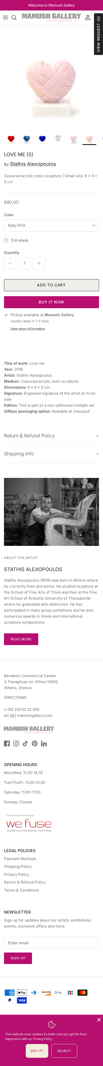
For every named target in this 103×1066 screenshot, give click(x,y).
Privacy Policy (16, 874)
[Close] (98, 1019)
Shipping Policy (18, 866)
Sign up (18, 958)
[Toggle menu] (5, 17)
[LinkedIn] (44, 743)
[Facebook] (7, 743)
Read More (21, 639)
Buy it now (51, 302)
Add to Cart (51, 285)
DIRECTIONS (15, 697)
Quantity (12, 252)
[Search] (16, 17)
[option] (51, 76)
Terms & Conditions (21, 890)
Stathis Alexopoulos (33, 164)
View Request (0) (98, 34)
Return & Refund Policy (29, 436)
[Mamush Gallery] (51, 17)
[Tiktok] (25, 743)
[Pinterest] (35, 743)
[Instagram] (16, 743)
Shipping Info (19, 454)
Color (9, 214)
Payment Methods (20, 858)
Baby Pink (17, 225)
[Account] (86, 17)
